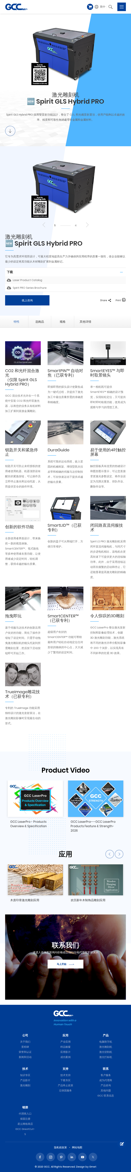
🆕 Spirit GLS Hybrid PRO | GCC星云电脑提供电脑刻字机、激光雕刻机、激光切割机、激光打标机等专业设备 (16, 6)
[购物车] (90, 7)
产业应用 (65, 1041)
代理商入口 (25, 1113)
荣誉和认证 (25, 1052)
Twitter (93, 1157)
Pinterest (61, 1157)
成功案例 (65, 1057)
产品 (106, 1035)
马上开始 (61, 964)
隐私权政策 (60, 1147)
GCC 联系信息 (105, 1095)
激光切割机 (105, 1052)
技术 (25, 1069)
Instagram (50, 1157)
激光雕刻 (25, 1085)
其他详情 (85, 322)
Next (87, 225)
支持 (65, 1069)
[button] (100, 6)
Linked (72, 1157)
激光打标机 (105, 1057)
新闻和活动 (25, 1057)
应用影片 (65, 1052)
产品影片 (25, 1080)
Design (80, 1166)
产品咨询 (106, 1085)
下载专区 (65, 1080)
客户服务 (106, 1075)
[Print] (124, 300)
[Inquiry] (121, 1144)
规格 (63, 322)
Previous (44, 225)
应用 (65, 1035)
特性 (16, 322)
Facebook (40, 1157)
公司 (25, 1035)
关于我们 (25, 1041)
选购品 (39, 322)
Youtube (82, 1157)
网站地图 (77, 1147)
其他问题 (106, 1090)
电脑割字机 (105, 1041)
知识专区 (25, 1075)
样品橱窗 (65, 1047)
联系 (106, 1069)
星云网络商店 (25, 1124)
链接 (25, 1107)
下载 (10, 272)
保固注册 (25, 1119)
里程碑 (25, 1047)
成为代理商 (105, 1080)
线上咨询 (27, 300)
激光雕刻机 (105, 1047)
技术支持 (65, 1075)
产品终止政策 (65, 1085)
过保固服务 (65, 1090)
